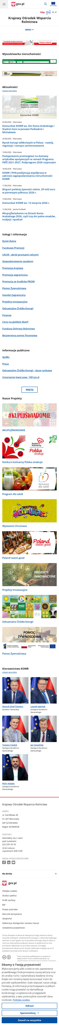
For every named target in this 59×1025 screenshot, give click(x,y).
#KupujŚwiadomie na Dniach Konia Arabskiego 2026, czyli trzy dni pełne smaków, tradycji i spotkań (29, 216)
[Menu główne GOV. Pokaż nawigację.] (4, 4)
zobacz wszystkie (9, 90)
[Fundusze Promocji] (29, 73)
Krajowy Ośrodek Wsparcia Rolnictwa (29, 20)
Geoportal (7, 918)
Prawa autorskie (10, 909)
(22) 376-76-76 (9, 844)
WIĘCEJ (29, 389)
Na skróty (7, 873)
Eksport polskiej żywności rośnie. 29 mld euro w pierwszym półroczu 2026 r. (28, 191)
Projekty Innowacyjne (14, 589)
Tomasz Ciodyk (9, 745)
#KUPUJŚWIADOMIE (13, 430)
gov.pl (12, 883)
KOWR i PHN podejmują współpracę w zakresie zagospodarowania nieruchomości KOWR (27, 176)
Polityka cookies (9, 891)
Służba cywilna (9, 895)
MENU (28, 29)
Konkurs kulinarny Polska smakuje (22, 462)
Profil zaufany (8, 900)
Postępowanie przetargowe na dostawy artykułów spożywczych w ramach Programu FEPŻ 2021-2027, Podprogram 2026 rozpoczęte (29, 159)
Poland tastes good (13, 557)
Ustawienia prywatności (13, 927)
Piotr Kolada (8, 783)
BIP (3, 904)
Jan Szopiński (37, 745)
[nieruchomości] (29, 42)
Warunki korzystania (12, 914)
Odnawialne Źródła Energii (17, 621)
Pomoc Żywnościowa (14, 653)
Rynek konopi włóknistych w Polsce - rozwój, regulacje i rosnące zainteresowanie (28, 144)
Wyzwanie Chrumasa (14, 526)
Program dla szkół (12, 494)
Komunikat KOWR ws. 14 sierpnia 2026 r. (26, 203)
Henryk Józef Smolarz (12, 706)
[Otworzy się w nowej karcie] (4, 862)
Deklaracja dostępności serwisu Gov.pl (20, 923)
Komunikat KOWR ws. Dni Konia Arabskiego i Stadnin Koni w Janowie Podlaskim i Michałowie (28, 129)
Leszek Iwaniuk (38, 706)
